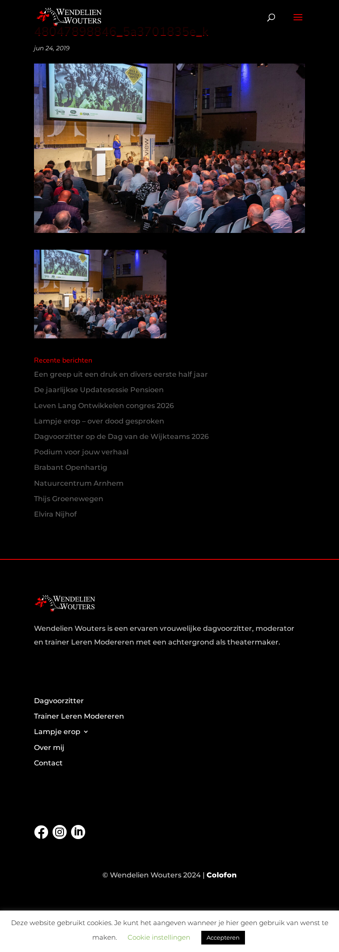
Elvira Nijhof (55, 514)
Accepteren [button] (223, 937)
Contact (48, 763)
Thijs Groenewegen (68, 499)
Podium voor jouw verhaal (81, 452)
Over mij (49, 747)
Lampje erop (57, 731)
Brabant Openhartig (70, 467)
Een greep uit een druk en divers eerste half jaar (121, 374)
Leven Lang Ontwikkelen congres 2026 (104, 405)
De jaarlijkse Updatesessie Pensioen (99, 390)
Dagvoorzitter (59, 701)
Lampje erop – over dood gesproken (99, 421)
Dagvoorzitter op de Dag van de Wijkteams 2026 (121, 436)
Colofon (222, 875)
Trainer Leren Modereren (79, 716)
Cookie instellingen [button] (159, 937)
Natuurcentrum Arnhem (79, 483)
